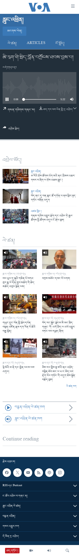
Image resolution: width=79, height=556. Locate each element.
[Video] (31, 550)
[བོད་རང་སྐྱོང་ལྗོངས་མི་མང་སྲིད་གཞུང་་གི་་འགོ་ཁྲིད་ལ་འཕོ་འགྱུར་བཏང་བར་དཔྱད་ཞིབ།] (59, 303)
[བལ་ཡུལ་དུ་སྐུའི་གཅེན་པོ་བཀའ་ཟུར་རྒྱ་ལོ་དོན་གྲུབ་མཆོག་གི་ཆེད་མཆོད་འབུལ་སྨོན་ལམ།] (20, 259)
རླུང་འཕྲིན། (36, 171)
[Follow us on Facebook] (7, 472)
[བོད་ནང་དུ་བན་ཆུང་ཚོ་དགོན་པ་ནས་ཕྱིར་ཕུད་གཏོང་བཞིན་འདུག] (16, 196)
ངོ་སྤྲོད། (60, 43)
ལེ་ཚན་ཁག (71, 386)
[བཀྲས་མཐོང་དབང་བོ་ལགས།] (59, 259)
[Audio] (49, 550)
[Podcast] (49, 472)
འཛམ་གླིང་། (36, 211)
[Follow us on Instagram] (60, 472)
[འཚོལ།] (67, 550)
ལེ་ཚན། (12, 43)
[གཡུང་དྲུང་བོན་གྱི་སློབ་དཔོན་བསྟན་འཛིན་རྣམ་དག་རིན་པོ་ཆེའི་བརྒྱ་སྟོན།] (20, 303)
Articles (36, 43)
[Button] (11, 130)
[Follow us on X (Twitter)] (17, 472)
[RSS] (38, 472)
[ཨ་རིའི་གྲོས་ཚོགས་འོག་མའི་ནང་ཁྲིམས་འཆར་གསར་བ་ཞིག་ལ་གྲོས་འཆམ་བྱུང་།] (16, 176)
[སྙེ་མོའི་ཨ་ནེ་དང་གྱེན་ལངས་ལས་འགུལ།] (20, 348)
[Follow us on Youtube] (28, 472)
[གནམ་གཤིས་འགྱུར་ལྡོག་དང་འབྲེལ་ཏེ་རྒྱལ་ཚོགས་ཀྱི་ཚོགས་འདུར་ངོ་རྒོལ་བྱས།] (16, 216)
